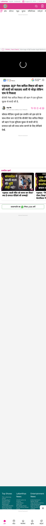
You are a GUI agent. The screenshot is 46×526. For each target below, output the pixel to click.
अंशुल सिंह (9, 108)
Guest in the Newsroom (6, 502)
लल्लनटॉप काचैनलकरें (23, 206)
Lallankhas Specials (20, 503)
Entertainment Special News (35, 505)
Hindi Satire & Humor (21, 500)
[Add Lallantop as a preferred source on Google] (36, 80)
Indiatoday (17, 1)
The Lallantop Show (6, 498)
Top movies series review (37, 508)
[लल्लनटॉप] (5, 6)
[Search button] (36, 6)
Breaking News (21, 506)
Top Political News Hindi (22, 508)
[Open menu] (1, 11)
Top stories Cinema (37, 503)
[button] (42, 6)
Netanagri (5, 504)
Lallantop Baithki (7, 506)
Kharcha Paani (7, 507)
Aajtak (11, 1)
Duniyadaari (6, 500)
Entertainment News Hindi (35, 500)
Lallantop (4, 1)
